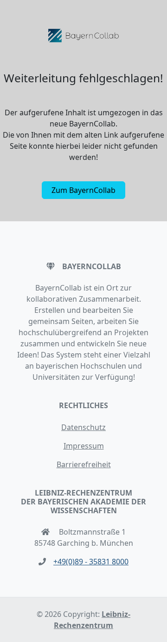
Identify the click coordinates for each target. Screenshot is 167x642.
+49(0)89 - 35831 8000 (90, 561)
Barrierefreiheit (84, 464)
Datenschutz (83, 427)
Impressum (84, 446)
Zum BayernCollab (83, 190)
